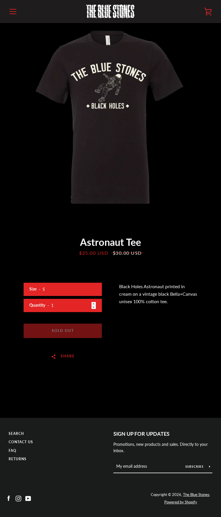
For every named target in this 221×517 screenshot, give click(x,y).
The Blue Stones (196, 494)
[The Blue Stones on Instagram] (18, 498)
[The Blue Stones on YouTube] (28, 498)
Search (16, 433)
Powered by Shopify (180, 502)
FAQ (12, 450)
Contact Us (21, 442)
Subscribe (195, 466)
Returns (17, 459)
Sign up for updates (141, 434)
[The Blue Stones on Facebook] (9, 498)
